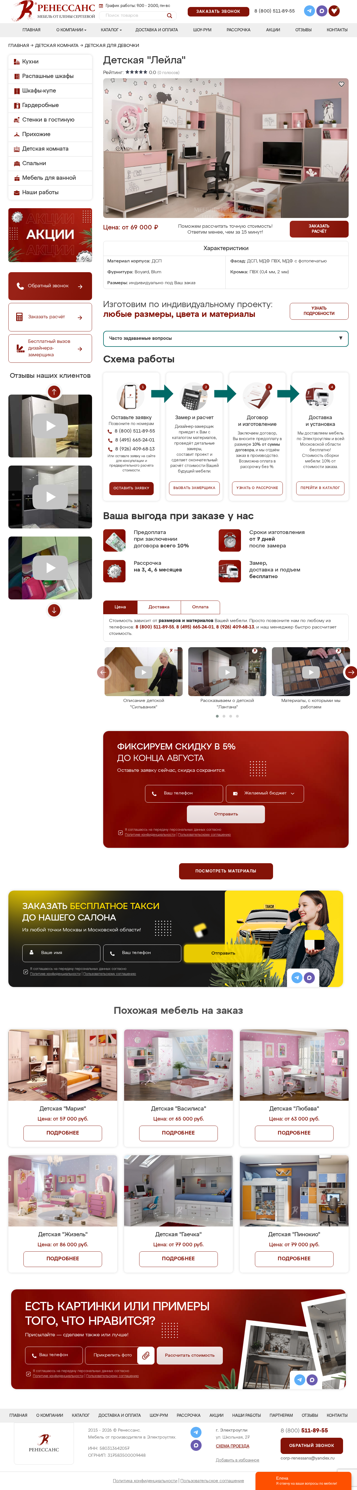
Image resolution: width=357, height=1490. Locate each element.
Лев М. (297, 973)
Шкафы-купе (39, 91)
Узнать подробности (319, 311)
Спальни (34, 163)
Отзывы (303, 30)
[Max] (321, 11)
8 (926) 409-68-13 (274, 18)
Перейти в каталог (320, 488)
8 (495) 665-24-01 (274, 4)
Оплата (200, 607)
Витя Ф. (298, 1045)
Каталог (110, 30)
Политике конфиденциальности (150, 835)
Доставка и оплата (157, 30)
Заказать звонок (218, 12)
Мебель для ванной (49, 178)
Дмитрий (217, 973)
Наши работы (40, 192)
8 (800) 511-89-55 (274, 11)
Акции (273, 30)
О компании (69, 30)
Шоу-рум (202, 30)
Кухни (30, 62)
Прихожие (36, 134)
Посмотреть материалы (226, 871)
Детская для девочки (112, 46)
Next (54, 610)
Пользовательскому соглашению (204, 835)
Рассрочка (238, 30)
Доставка (159, 607)
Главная (31, 30)
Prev (54, 391)
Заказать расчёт (319, 229)
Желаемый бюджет (266, 793)
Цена (120, 607)
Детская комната (57, 46)
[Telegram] (309, 11)
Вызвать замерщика (194, 488)
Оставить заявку (131, 488)
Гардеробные (40, 105)
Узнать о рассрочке (257, 488)
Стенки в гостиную (48, 120)
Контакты (337, 30)
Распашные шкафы (48, 76)
